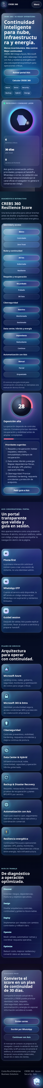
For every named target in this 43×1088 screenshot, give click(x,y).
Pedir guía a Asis (21, 490)
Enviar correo (21, 1021)
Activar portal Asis (21, 72)
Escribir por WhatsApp (21, 1029)
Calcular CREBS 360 (22, 80)
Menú (36, 4)
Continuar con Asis (22, 1037)
